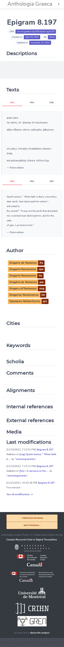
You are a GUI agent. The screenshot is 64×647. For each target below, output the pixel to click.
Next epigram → (32, 525)
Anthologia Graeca (29, 4)
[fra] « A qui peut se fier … (34, 471)
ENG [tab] (52, 103)
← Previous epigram (32, 518)
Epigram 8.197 (45, 449)
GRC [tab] (12, 103)
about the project (39, 633)
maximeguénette (25, 459)
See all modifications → (20, 494)
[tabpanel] (32, 143)
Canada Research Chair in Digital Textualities (31, 539)
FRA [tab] (32, 103)
